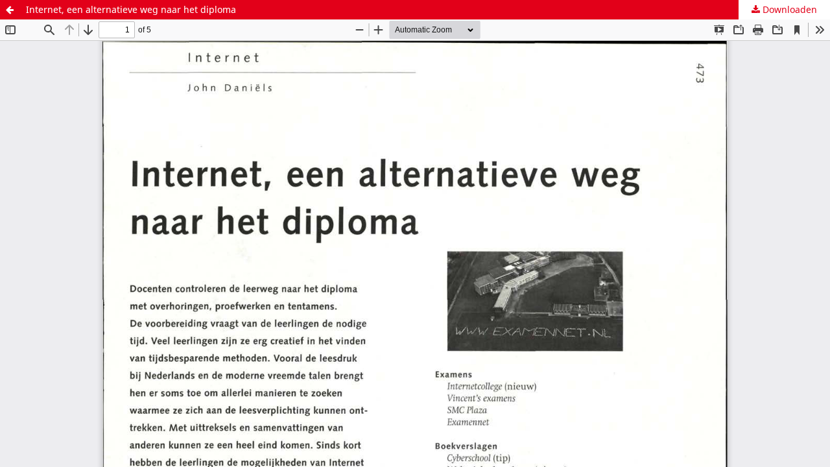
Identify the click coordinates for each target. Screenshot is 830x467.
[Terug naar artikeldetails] (9, 9)
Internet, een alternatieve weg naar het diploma (131, 9)
